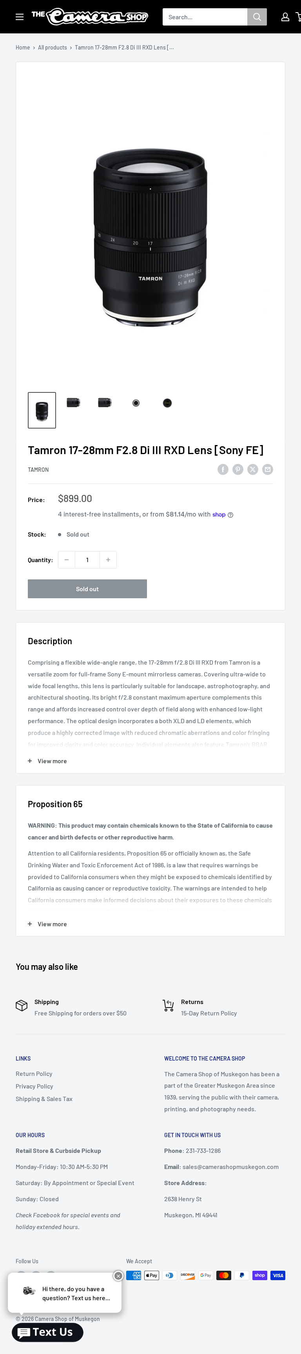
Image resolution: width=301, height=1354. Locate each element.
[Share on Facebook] (223, 469)
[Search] (257, 17)
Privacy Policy (34, 1086)
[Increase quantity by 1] (108, 559)
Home (23, 47)
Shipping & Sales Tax (44, 1098)
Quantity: (40, 559)
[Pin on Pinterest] (237, 469)
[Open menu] (20, 17)
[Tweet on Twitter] (252, 469)
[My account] (285, 17)
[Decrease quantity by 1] (66, 559)
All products (52, 47)
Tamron (38, 469)
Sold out (87, 588)
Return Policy (34, 1073)
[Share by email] (267, 469)
